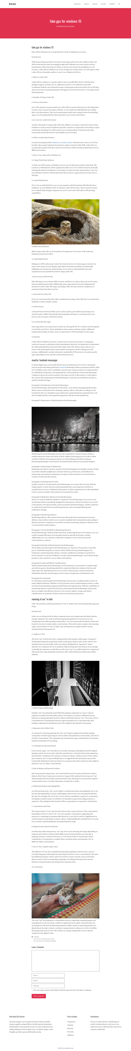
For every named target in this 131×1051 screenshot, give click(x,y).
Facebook (62, 367)
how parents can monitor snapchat (45, 941)
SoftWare (112, 4)
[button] (119, 4)
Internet (94, 4)
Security (103, 4)
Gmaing (86, 4)
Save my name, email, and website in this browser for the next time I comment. (63, 990)
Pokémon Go (56, 143)
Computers (77, 4)
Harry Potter (67, 143)
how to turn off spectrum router (44, 939)
